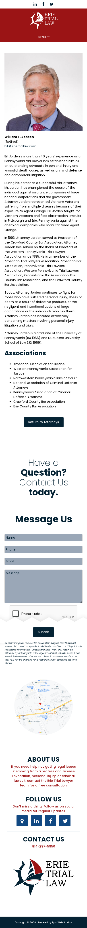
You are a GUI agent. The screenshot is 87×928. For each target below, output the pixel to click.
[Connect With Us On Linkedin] (36, 821)
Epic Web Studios (62, 922)
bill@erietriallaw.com (20, 146)
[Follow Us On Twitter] (65, 821)
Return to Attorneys (43, 422)
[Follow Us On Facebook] (50, 821)
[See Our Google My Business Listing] (22, 821)
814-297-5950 (43, 846)
